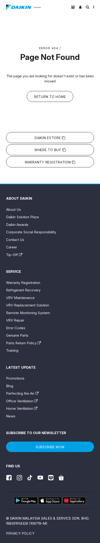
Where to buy (48, 150)
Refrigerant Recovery (23, 290)
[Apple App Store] (50, 500)
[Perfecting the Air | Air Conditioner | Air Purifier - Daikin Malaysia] (23, 7)
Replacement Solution (27, 305)
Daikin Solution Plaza (22, 217)
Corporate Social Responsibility (31, 232)
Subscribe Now (50, 447)
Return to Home (50, 97)
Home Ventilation (20, 408)
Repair (15, 320)
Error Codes (15, 328)
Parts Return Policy (21, 343)
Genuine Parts (17, 335)
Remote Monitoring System (28, 313)
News (10, 416)
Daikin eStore (48, 138)
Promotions (15, 378)
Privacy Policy (20, 533)
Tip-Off (12, 255)
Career (11, 247)
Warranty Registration (48, 162)
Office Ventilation (20, 401)
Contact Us (15, 239)
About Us (13, 209)
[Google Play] (25, 500)
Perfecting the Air (20, 393)
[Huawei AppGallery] (74, 500)
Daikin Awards (17, 224)
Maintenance (20, 298)
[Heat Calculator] (73, 7)
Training (12, 350)
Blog (9, 386)
